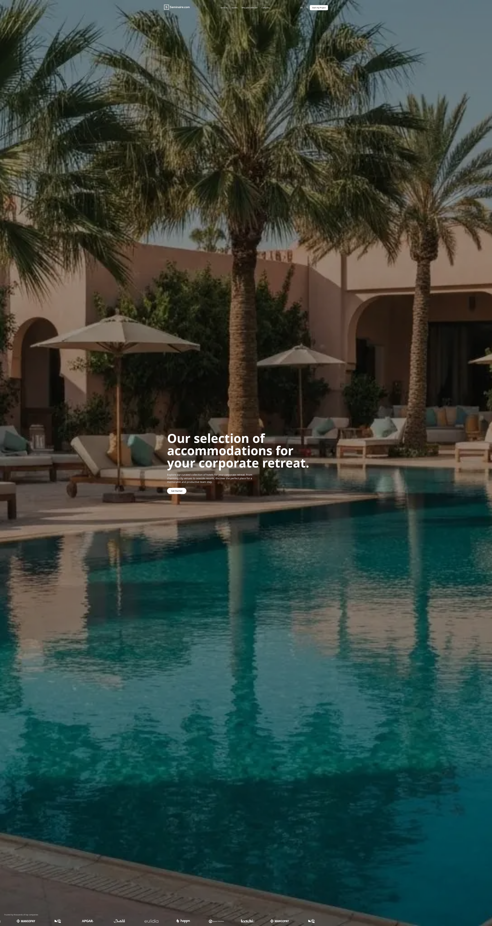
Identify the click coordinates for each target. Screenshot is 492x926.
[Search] (307, 7)
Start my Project (319, 7)
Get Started (176, 491)
